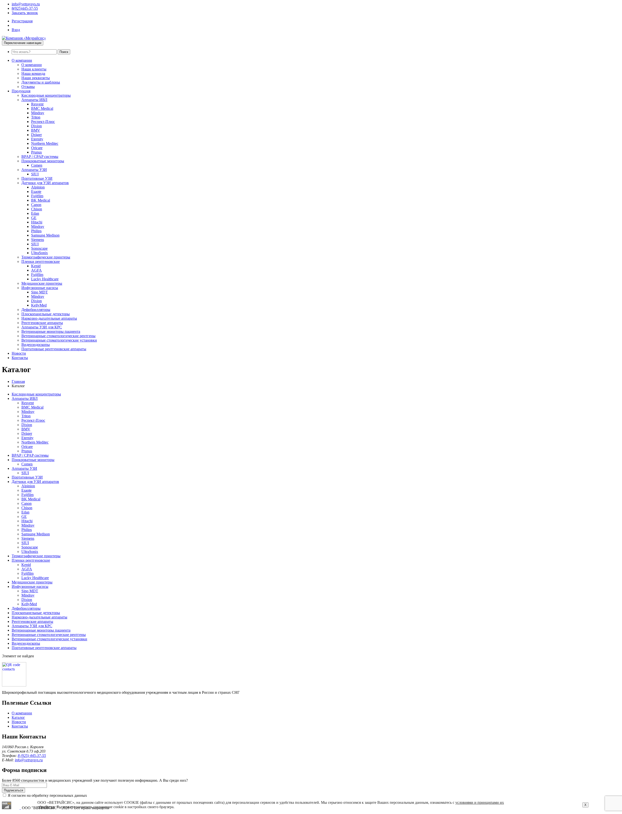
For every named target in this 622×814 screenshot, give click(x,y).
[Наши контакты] (14, 685)
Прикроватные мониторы (42, 161)
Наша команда (33, 73)
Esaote (36, 191)
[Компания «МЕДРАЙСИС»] (24, 38)
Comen (36, 165)
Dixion (36, 126)
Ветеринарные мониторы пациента (50, 331)
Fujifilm (37, 196)
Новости (19, 353)
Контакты (20, 358)
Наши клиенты (33, 69)
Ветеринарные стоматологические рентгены (58, 336)
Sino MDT (39, 292)
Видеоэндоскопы (35, 345)
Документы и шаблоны (40, 82)
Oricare (37, 148)
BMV (35, 130)
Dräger (36, 135)
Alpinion (38, 187)
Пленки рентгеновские (40, 261)
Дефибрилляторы (35, 310)
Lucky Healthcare (45, 279)
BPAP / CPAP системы (39, 156)
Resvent (37, 104)
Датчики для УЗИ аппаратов (45, 183)
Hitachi (36, 222)
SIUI (35, 174)
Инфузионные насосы (39, 288)
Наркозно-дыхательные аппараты (49, 318)
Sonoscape (39, 248)
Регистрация (22, 21)
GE (33, 218)
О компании (22, 60)
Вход (16, 30)
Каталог (18, 717)
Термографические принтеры (45, 257)
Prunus (36, 152)
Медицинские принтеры (41, 283)
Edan (35, 213)
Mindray (37, 113)
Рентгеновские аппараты (42, 323)
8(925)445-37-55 (25, 8)
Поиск (64, 52)
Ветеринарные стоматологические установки (59, 340)
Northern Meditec (44, 143)
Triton (35, 117)
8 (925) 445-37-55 (32, 756)
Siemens (37, 240)
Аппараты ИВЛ (34, 100)
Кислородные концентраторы (46, 95)
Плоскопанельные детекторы (45, 314)
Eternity (37, 139)
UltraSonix (39, 253)
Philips (36, 231)
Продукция (21, 91)
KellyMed (39, 305)
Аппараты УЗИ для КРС (41, 327)
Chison (36, 209)
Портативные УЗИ (36, 178)
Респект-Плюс (43, 122)
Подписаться (13, 790)
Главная (18, 381)
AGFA (36, 270)
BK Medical (40, 200)
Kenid (36, 266)
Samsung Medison (45, 235)
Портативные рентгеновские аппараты (53, 349)
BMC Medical (42, 108)
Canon (36, 205)
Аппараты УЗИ (34, 170)
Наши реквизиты (35, 78)
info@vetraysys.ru (26, 4)
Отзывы (28, 87)
